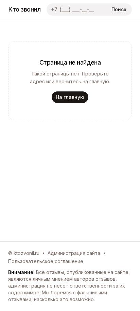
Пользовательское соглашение (45, 261)
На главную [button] (70, 97)
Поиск (118, 9)
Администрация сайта (74, 253)
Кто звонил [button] (24, 9)
